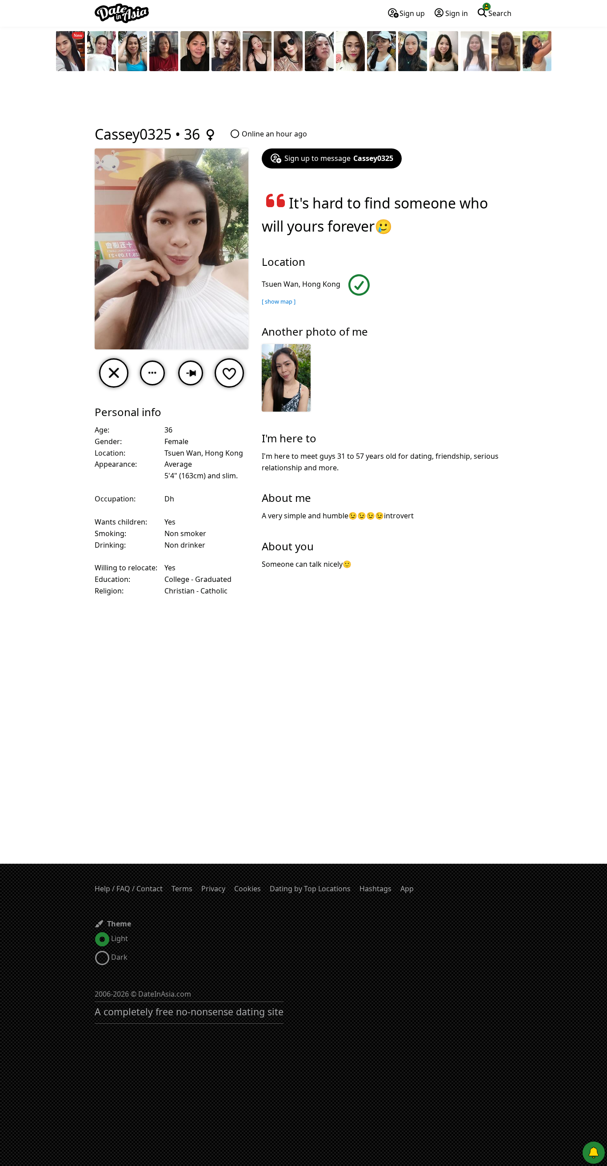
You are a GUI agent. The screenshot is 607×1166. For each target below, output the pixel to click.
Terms (182, 889)
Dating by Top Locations (310, 889)
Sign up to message (338, 158)
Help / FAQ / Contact (129, 889)
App (407, 889)
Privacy (213, 889)
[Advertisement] (303, 100)
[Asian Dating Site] (122, 13)
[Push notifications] (594, 1153)
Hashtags (375, 889)
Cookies (247, 889)
